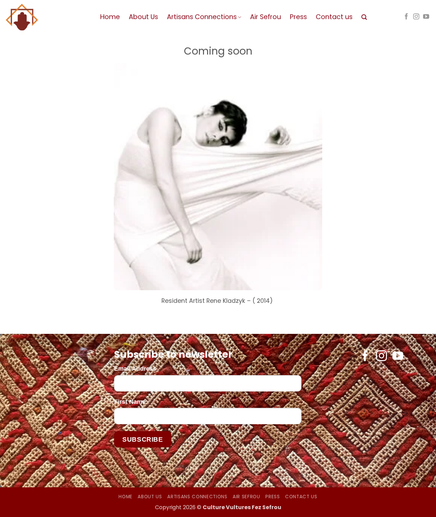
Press (298, 16)
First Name (130, 401)
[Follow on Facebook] (406, 17)
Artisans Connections (202, 16)
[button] (364, 17)
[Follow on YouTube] (426, 17)
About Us (143, 16)
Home (110, 16)
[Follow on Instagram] (416, 17)
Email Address (135, 368)
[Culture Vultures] (47, 17)
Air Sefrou (265, 16)
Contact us (334, 16)
